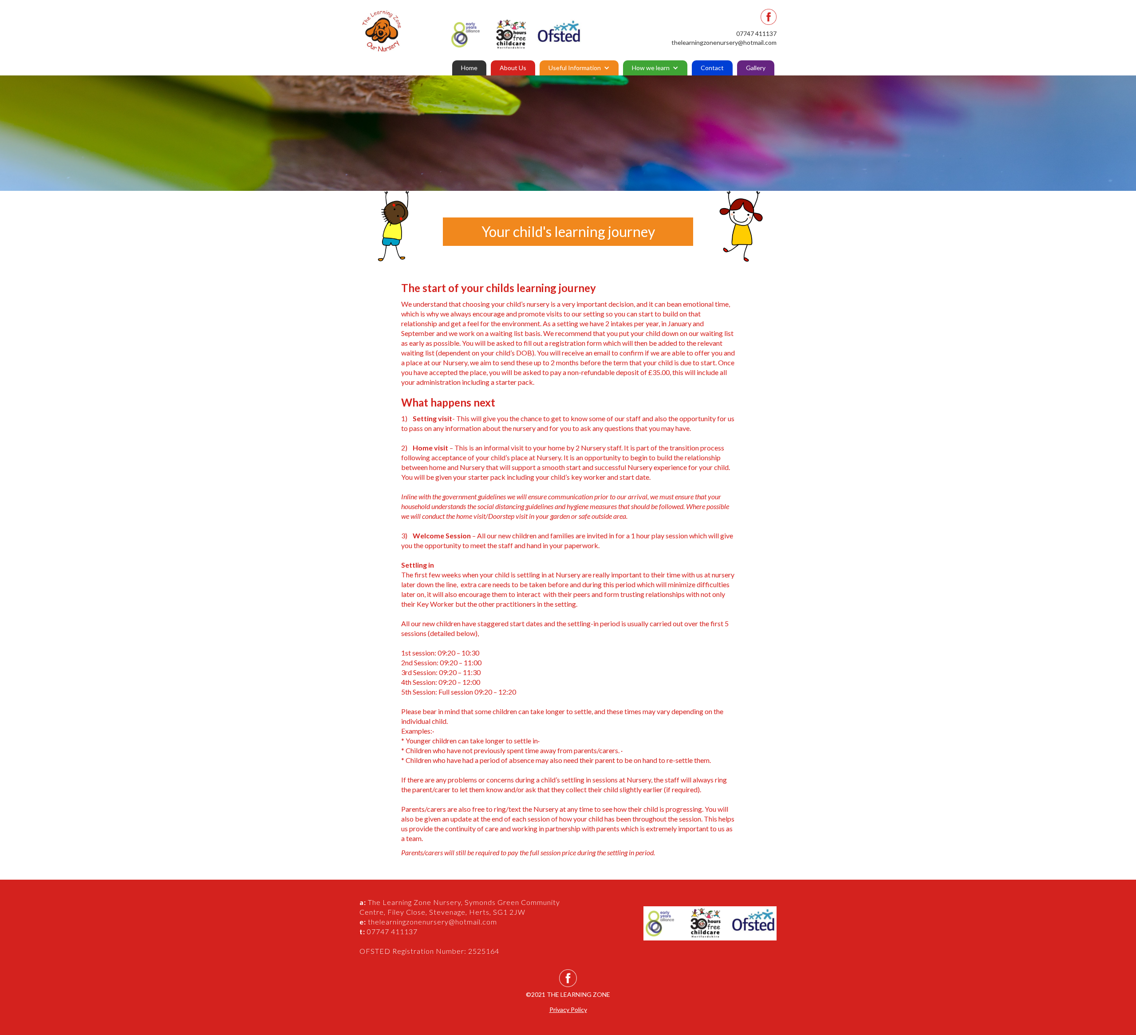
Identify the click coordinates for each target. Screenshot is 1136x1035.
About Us (513, 67)
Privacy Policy (568, 1009)
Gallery (755, 67)
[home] (397, 31)
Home (469, 67)
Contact (712, 67)
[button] (579, 67)
